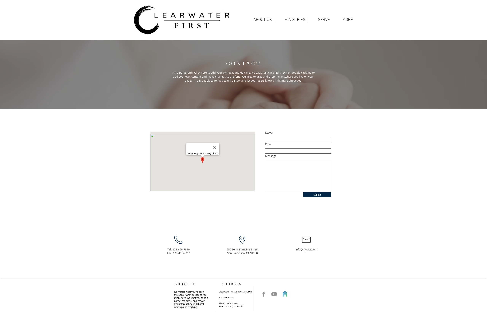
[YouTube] (274, 294)
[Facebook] (263, 294)
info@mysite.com (306, 249)
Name (269, 133)
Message (270, 156)
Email (268, 144)
